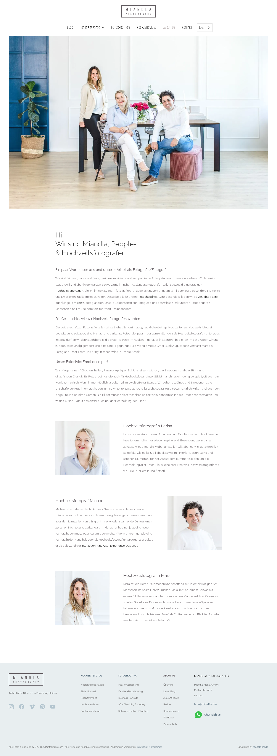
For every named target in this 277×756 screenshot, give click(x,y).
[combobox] (205, 27)
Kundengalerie (171, 711)
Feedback (168, 717)
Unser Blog (169, 691)
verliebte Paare (207, 296)
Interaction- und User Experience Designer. (110, 545)
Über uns (168, 684)
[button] (92, 27)
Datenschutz (170, 724)
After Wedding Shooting (131, 704)
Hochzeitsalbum (89, 704)
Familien (76, 302)
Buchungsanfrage (90, 711)
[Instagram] (11, 706)
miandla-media (260, 747)
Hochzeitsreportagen (69, 290)
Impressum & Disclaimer (149, 747)
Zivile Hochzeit (89, 691)
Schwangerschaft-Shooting (133, 711)
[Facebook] (21, 706)
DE (201, 27)
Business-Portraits (128, 697)
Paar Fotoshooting (128, 684)
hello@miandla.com (205, 704)
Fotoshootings (148, 296)
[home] (138, 11)
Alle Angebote (171, 697)
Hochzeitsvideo (89, 697)
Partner (167, 704)
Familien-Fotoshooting (130, 691)
